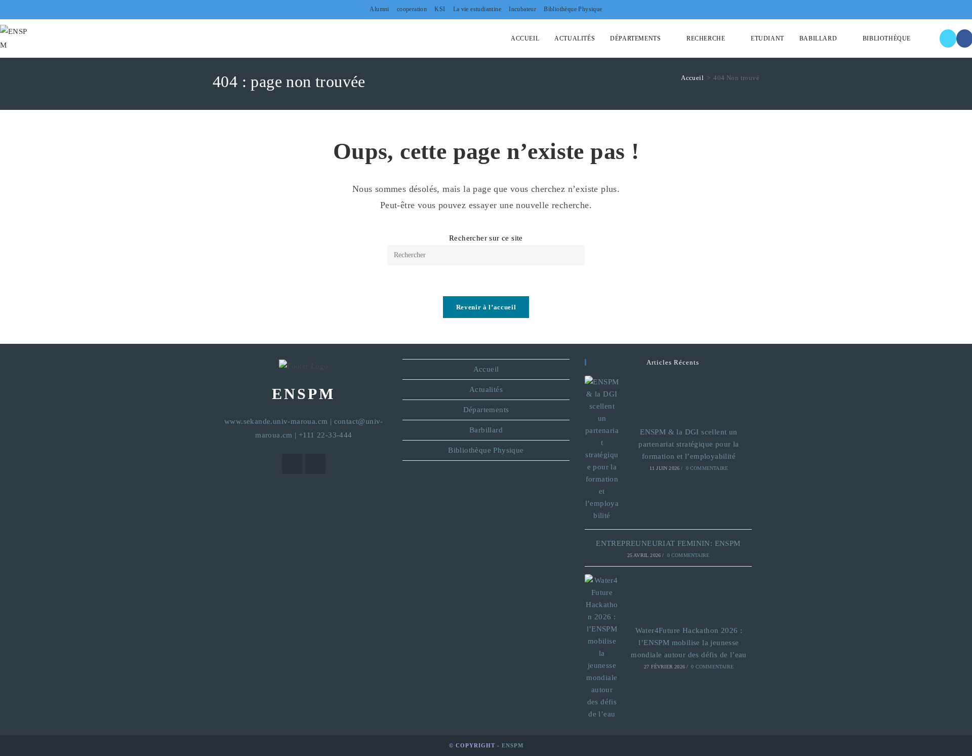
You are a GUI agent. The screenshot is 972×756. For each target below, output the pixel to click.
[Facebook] (315, 464)
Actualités (486, 389)
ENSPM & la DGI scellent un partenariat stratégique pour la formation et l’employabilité (688, 444)
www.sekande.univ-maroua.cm (276, 421)
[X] (948, 38)
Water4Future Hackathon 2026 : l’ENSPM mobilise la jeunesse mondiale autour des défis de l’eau (689, 642)
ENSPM (512, 745)
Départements (486, 410)
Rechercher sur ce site (486, 238)
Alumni (379, 9)
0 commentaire (707, 468)
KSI (439, 9)
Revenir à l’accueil (486, 307)
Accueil (486, 369)
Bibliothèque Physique (573, 9)
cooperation (412, 9)
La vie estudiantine (477, 9)
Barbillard (486, 430)
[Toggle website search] (928, 38)
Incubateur (522, 9)
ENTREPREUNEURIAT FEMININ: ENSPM (668, 543)
